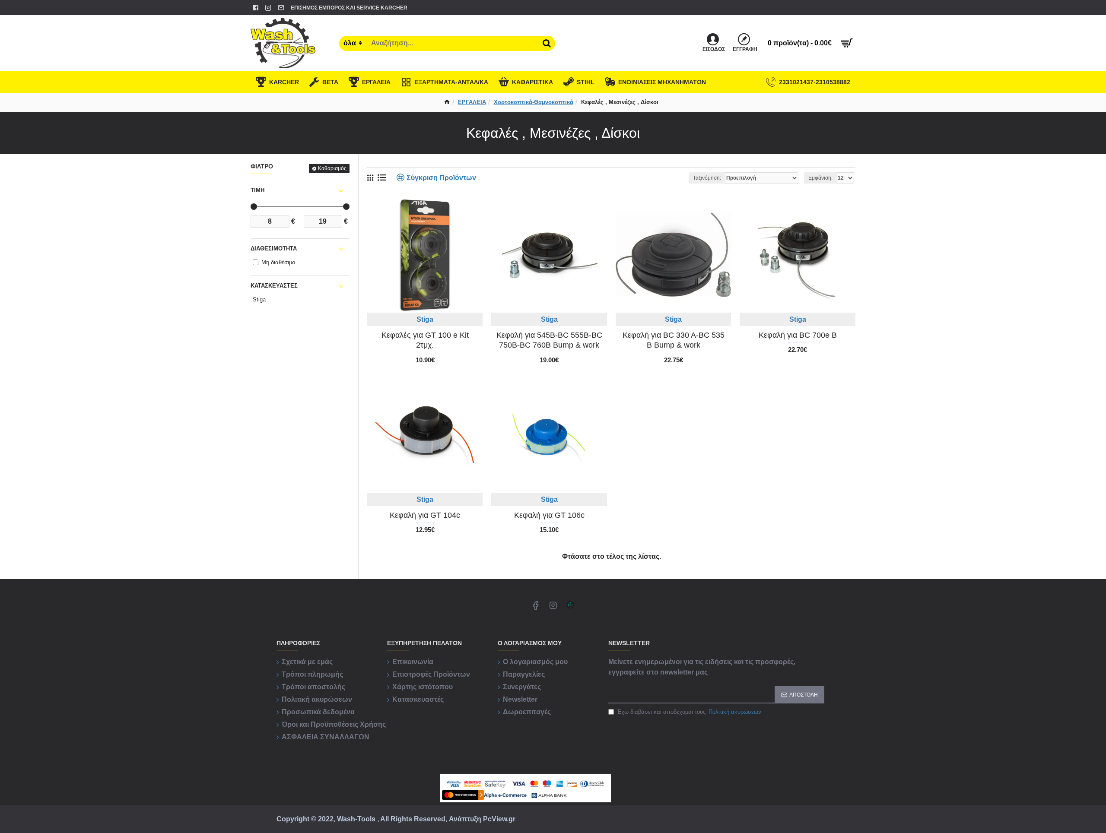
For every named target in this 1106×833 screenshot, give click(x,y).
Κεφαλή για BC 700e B (798, 335)
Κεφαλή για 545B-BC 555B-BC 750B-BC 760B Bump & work (549, 340)
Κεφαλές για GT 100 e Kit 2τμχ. (425, 340)
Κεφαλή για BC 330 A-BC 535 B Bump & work (674, 340)
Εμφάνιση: (820, 178)
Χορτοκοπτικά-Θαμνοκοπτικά (533, 102)
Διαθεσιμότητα (274, 248)
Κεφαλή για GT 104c (425, 515)
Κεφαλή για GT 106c (549, 515)
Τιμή (257, 190)
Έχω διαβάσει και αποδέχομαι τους (689, 712)
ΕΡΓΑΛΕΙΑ (472, 102)
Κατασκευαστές (274, 285)
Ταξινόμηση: (707, 178)
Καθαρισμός (332, 168)
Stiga (424, 319)
